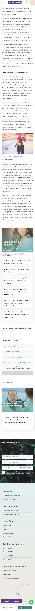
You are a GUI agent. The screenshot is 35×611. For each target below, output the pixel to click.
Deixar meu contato (17, 373)
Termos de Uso (8, 574)
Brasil (22, 363)
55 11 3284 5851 (8, 559)
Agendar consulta (15, 2)
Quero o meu (25, 608)
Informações (7, 525)
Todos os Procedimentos (11, 514)
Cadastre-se (7, 537)
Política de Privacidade (19, 368)
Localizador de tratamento (11, 496)
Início (3, 8)
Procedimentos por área (11, 511)
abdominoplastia (8, 19)
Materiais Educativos (9, 533)
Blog (7, 8)
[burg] (32, 2)
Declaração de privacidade (11, 578)
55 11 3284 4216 (8, 556)
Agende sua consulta (11, 601)
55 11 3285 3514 (8, 548)
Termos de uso (9, 368)
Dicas (4, 529)
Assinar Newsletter (17, 478)
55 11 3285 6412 (8, 552)
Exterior (28, 363)
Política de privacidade (10, 571)
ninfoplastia (6, 255)
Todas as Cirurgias (9, 499)
